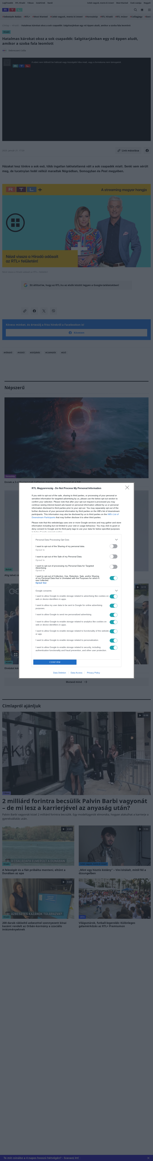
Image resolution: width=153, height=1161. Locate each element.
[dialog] (76, 580)
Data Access (76, 672)
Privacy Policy (93, 672)
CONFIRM (55, 662)
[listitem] (76, 539)
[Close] (128, 488)
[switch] (113, 546)
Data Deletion (59, 672)
